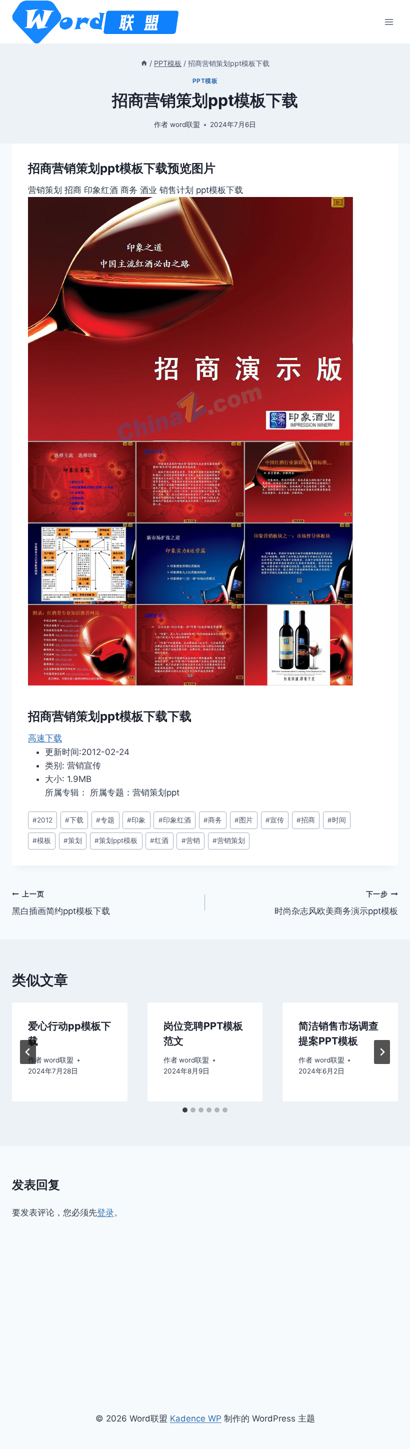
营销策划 (228, 840)
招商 (305, 820)
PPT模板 (205, 80)
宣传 (275, 820)
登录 (105, 1213)
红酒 (159, 840)
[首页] (144, 63)
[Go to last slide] (28, 1052)
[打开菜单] (389, 22)
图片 (243, 820)
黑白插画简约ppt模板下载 (61, 903)
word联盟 (185, 124)
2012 (42, 820)
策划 (73, 840)
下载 (74, 820)
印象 (136, 820)
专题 (105, 820)
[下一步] (382, 1052)
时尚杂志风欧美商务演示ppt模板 (336, 903)
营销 (191, 840)
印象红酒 (174, 820)
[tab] (185, 1110)
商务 (213, 820)
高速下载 (45, 738)
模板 (41, 840)
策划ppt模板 (116, 840)
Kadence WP (196, 1419)
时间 (337, 820)
